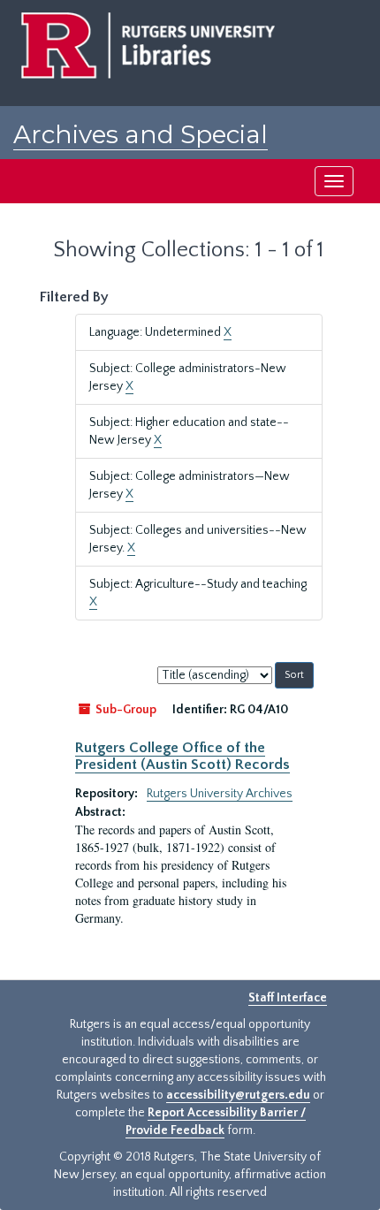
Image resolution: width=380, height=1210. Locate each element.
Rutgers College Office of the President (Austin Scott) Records (182, 756)
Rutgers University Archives (220, 794)
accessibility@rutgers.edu (238, 1095)
